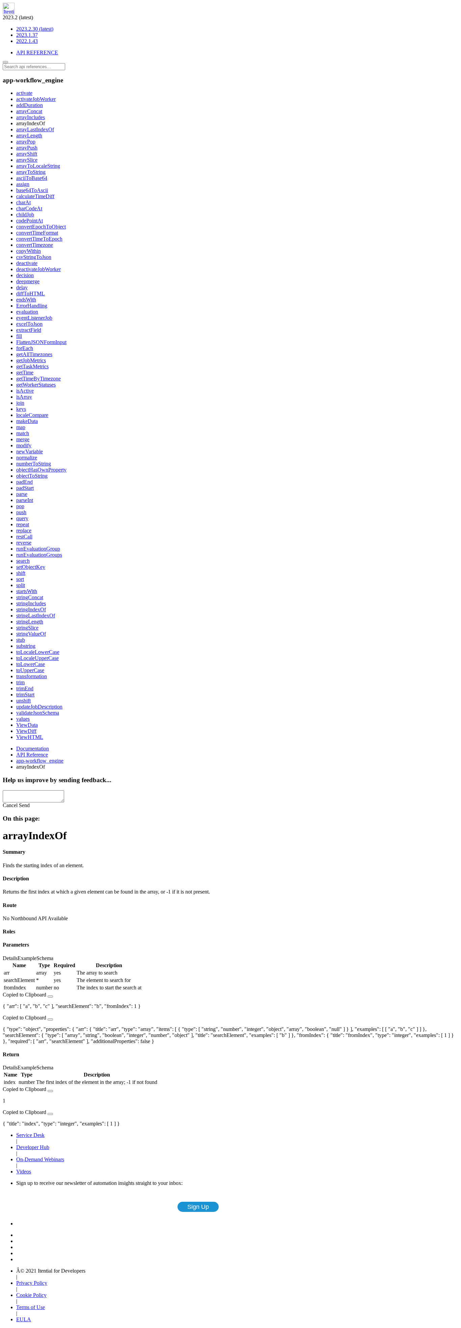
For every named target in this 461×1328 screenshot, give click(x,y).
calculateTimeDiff (35, 196)
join (20, 403)
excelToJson (29, 324)
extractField (28, 330)
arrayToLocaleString (38, 166)
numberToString (33, 464)
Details (10, 958)
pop (20, 506)
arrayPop (25, 141)
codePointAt (29, 220)
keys (21, 409)
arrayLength (29, 135)
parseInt (24, 500)
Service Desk (30, 1135)
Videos (23, 1171)
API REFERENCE (37, 52)
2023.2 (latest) (28, 29)
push (21, 512)
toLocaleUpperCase (37, 658)
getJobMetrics (31, 360)
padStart (25, 488)
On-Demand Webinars (40, 1159)
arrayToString (31, 172)
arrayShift (26, 154)
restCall (24, 536)
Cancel (10, 805)
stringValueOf (31, 634)
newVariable (29, 451)
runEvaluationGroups (39, 555)
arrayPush (26, 148)
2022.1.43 (27, 41)
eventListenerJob (34, 318)
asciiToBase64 (31, 178)
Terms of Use (30, 1307)
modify (23, 445)
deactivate (26, 263)
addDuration (29, 105)
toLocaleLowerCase (37, 652)
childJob (25, 214)
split (20, 585)
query (22, 518)
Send (24, 805)
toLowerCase (30, 664)
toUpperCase (30, 670)
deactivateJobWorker (38, 269)
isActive (25, 391)
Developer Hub (32, 1147)
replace (23, 530)
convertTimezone (34, 245)
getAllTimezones (34, 354)
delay (22, 287)
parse (21, 494)
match (22, 433)
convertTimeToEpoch (39, 239)
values (23, 719)
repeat (22, 524)
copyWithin (28, 251)
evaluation (27, 312)
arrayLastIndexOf (35, 129)
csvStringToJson (33, 257)
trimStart (25, 694)
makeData (27, 421)
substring (25, 646)
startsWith (26, 591)
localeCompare (32, 415)
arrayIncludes (30, 117)
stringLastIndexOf (35, 615)
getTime (24, 372)
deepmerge (27, 281)
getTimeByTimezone (38, 378)
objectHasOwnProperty (41, 470)
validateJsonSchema (37, 713)
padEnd (24, 482)
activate (24, 93)
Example (27, 958)
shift (20, 573)
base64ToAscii (32, 190)
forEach (24, 348)
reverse (23, 543)
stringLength (29, 622)
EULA (23, 1319)
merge (22, 439)
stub (20, 640)
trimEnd (24, 688)
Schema (44, 958)
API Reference (32, 755)
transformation (31, 676)
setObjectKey (30, 567)
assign (22, 184)
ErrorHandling (31, 306)
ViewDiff (26, 731)
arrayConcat (29, 111)
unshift (23, 700)
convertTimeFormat (37, 233)
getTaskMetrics (32, 366)
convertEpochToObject (41, 227)
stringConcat (29, 597)
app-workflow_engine (39, 761)
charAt (23, 202)
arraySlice (26, 160)
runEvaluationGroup (38, 549)
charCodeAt (29, 208)
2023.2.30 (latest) (34, 29)
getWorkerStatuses (36, 385)
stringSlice (27, 628)
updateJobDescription (39, 707)
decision (25, 275)
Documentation (32, 748)
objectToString (32, 476)
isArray (24, 397)
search (23, 561)
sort (20, 579)
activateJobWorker (36, 99)
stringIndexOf (31, 609)
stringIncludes (31, 603)
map (20, 427)
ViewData (27, 725)
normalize (26, 457)
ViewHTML (29, 737)
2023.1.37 (27, 35)
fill (19, 336)
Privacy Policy (31, 1283)
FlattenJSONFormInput (41, 342)
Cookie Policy (31, 1295)
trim (20, 682)
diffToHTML (30, 293)
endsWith (26, 299)
